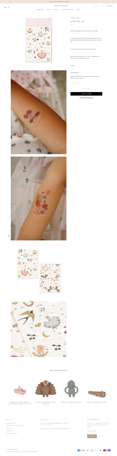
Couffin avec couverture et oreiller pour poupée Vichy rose (20, 402)
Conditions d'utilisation (11, 433)
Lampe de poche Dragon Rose (97, 402)
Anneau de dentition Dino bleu (71, 402)
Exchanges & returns (11, 423)
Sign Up (92, 436)
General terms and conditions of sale (15, 425)
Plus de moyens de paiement (86, 97)
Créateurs (39, 9)
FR (8, 7)
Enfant (56, 9)
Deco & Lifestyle (67, 9)
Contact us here (56, 423)
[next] (112, 390)
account (96, 6)
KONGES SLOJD (74, 18)
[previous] (5, 390)
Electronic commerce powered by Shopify (27, 451)
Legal (7, 428)
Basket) (110, 6)
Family (78, 9)
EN (5, 7)
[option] (8, 7)
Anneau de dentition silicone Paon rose (46, 402)
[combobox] (5, 7)
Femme (49, 9)
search (103, 6)
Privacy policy (9, 431)
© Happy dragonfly (12, 449)
